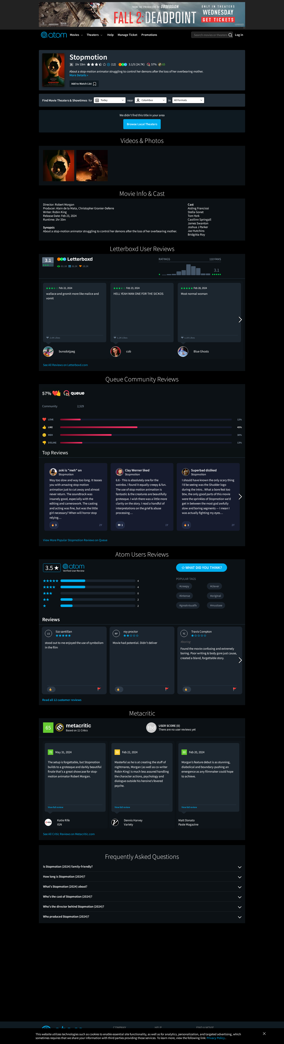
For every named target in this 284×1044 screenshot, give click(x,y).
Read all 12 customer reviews (61, 700)
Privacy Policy (216, 1038)
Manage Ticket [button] (127, 35)
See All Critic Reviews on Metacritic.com (69, 834)
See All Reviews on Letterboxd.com (65, 365)
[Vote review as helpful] (51, 689)
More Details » (78, 75)
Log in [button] (239, 35)
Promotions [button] (149, 35)
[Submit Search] (230, 35)
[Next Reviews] (240, 320)
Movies (74, 35)
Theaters (93, 35)
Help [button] (110, 35)
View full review (55, 807)
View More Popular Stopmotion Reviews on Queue (75, 540)
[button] (110, 100)
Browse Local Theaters (142, 124)
